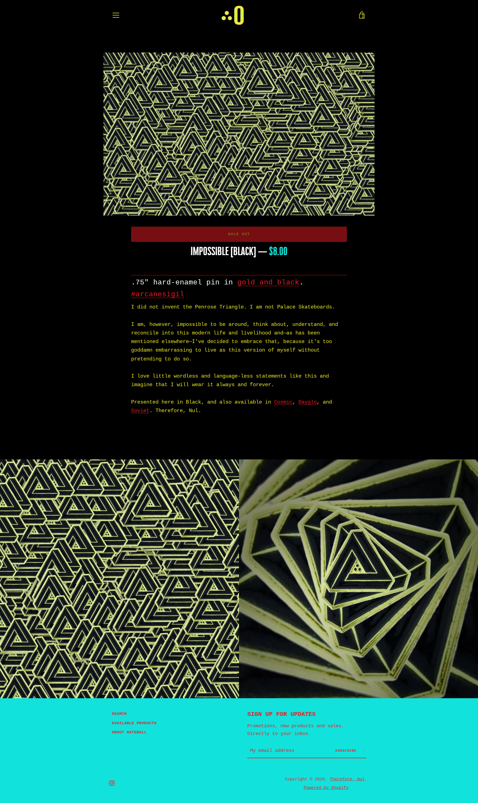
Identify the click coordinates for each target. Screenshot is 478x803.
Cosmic (283, 402)
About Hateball (129, 732)
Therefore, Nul (347, 779)
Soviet (140, 411)
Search (119, 714)
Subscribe (347, 751)
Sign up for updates (281, 714)
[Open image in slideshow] (239, 134)
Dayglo (307, 402)
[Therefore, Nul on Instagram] (112, 783)
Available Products (134, 723)
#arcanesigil (157, 294)
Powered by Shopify (326, 787)
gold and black (268, 282)
